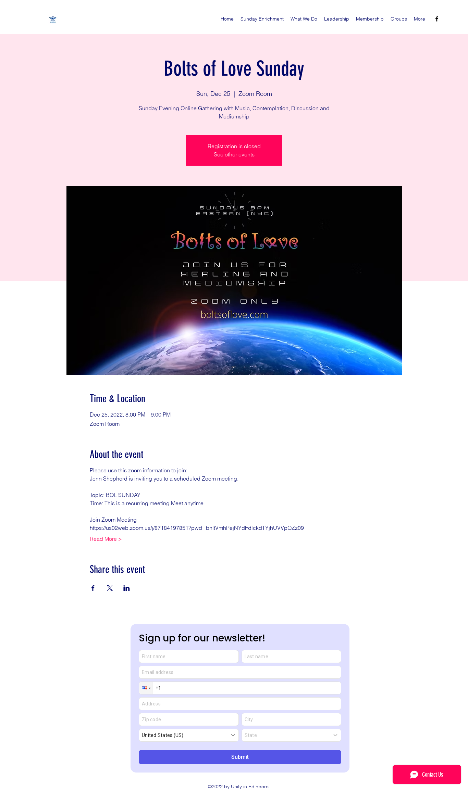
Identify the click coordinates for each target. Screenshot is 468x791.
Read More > (106, 538)
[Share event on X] (110, 588)
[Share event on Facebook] (93, 588)
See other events (234, 154)
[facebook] (436, 18)
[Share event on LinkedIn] (126, 588)
